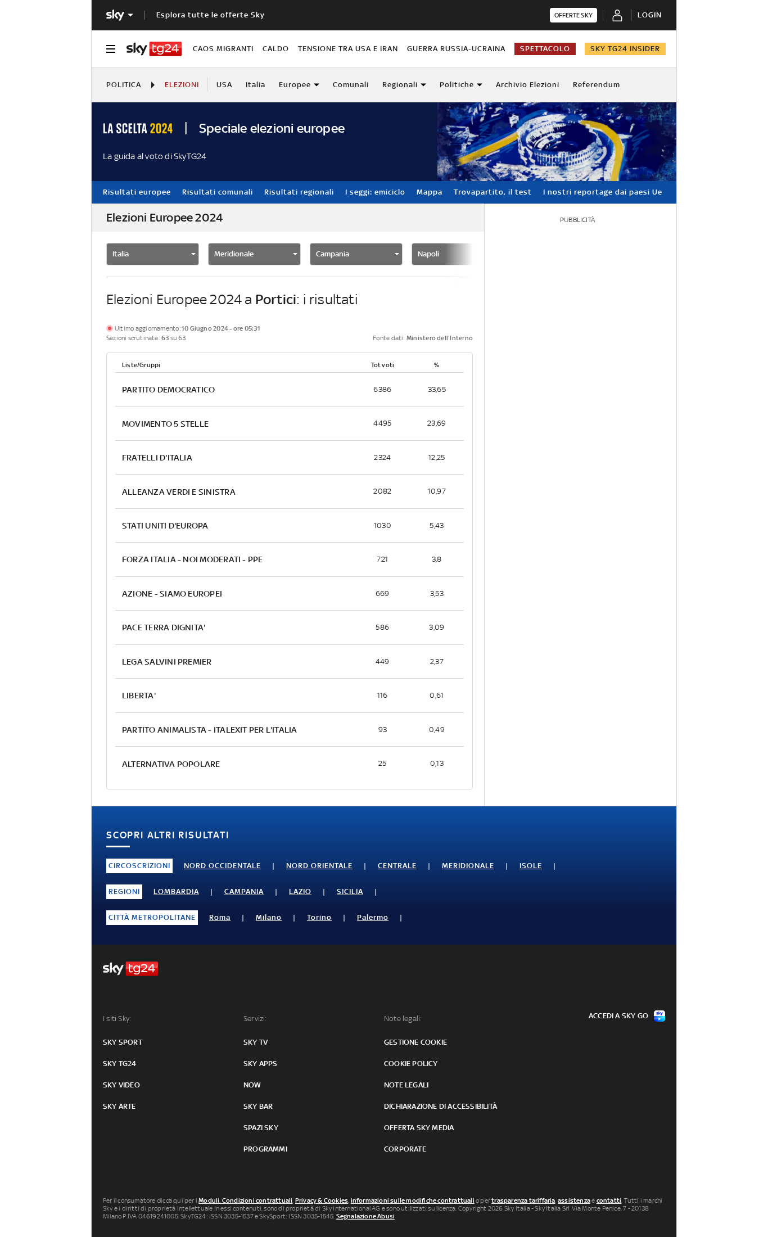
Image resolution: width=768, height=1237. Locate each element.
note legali (406, 1085)
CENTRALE (397, 865)
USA (224, 84)
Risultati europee (137, 192)
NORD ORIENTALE (319, 865)
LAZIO (300, 891)
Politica (123, 84)
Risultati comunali (217, 192)
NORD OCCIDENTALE (222, 865)
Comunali (351, 84)
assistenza (574, 1200)
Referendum (596, 84)
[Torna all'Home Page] (154, 49)
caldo (276, 48)
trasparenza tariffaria (523, 1200)
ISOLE (530, 865)
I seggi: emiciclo (375, 192)
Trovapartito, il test (493, 192)
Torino (319, 917)
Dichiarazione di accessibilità (440, 1106)
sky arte (119, 1106)
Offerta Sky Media (419, 1127)
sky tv (255, 1042)
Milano (269, 917)
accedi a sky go (618, 1016)
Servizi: (255, 1018)
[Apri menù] (110, 49)
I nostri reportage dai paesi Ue (602, 192)
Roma (220, 917)
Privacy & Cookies (321, 1200)
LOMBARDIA (176, 891)
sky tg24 (120, 1063)
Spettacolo (545, 48)
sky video (121, 1085)
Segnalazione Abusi (365, 1216)
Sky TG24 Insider (625, 48)
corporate (405, 1149)
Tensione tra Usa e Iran (348, 48)
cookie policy (411, 1063)
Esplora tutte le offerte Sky (210, 15)
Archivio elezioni (527, 84)
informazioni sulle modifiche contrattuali (413, 1200)
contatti (609, 1200)
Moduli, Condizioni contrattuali (245, 1200)
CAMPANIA (244, 891)
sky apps (260, 1063)
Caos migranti (223, 48)
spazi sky (260, 1127)
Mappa (429, 192)
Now (252, 1085)
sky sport (122, 1042)
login (650, 15)
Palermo (372, 917)
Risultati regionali (299, 192)
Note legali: (403, 1018)
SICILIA (350, 891)
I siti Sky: (117, 1018)
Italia (255, 84)
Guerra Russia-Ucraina (456, 48)
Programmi (265, 1149)
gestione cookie (415, 1042)
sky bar (258, 1106)
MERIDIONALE (468, 865)
